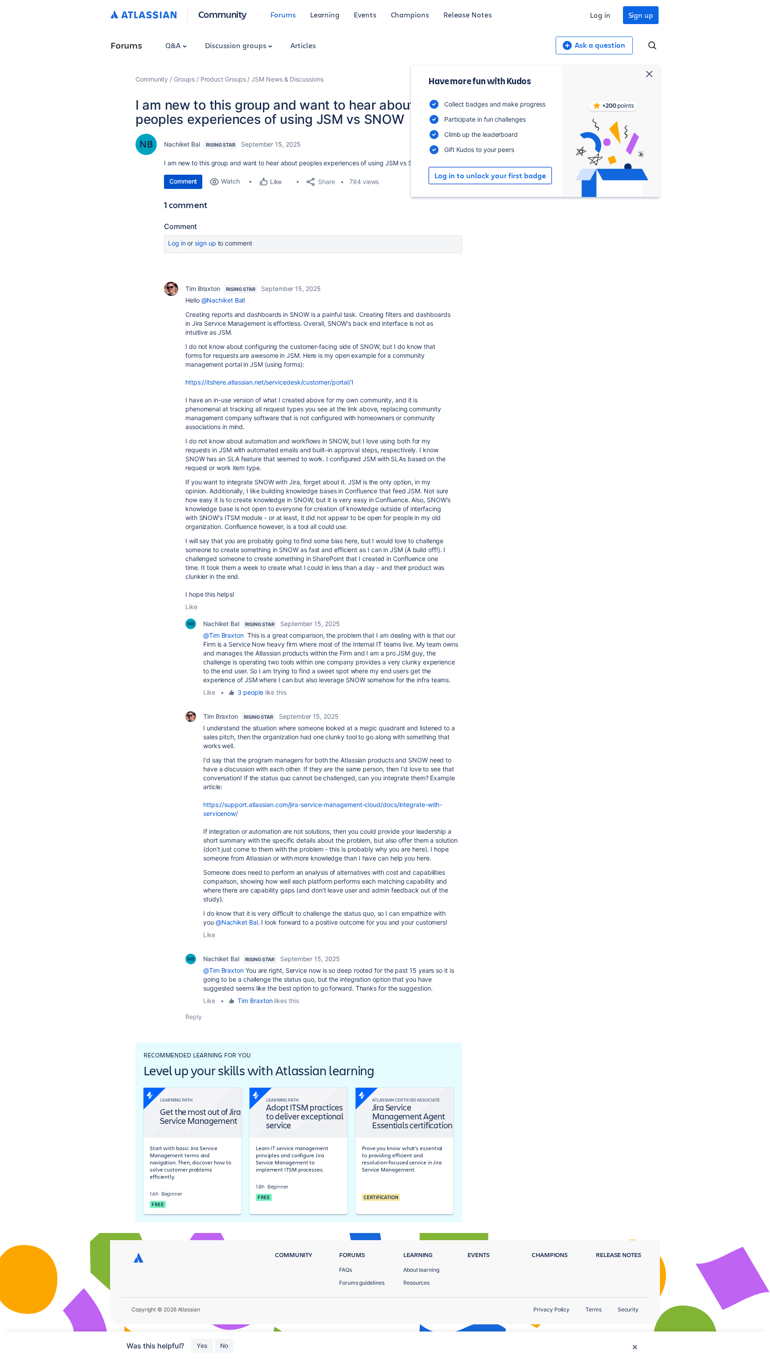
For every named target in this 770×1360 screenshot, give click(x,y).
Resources (416, 1282)
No (224, 1345)
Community (222, 14)
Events (365, 14)
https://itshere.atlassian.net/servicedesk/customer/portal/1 (269, 382)
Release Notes (467, 14)
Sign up (640, 15)
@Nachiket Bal (222, 300)
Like (191, 606)
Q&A (173, 45)
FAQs (345, 1269)
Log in (600, 15)
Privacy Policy (551, 1309)
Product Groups (223, 79)
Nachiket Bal (182, 144)
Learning (325, 14)
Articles (303, 45)
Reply (193, 1016)
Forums (283, 14)
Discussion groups (236, 45)
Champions (410, 14)
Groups (184, 79)
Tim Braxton (202, 288)
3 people (250, 692)
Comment (183, 181)
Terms (594, 1309)
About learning (421, 1269)
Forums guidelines (362, 1282)
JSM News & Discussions (287, 79)
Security (628, 1309)
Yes (202, 1345)
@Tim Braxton (223, 635)
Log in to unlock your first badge (490, 175)
